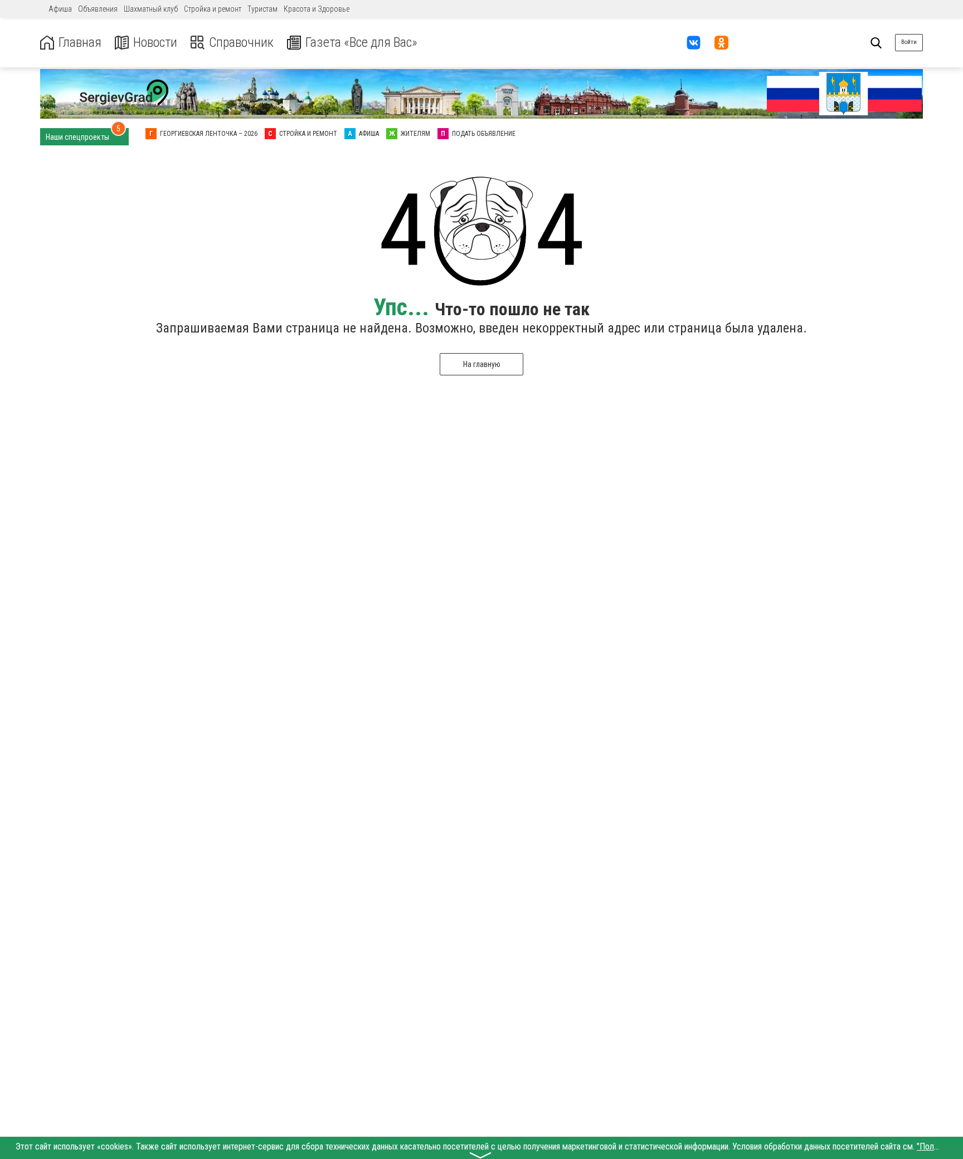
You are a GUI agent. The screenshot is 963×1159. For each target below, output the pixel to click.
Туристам (262, 8)
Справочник (241, 42)
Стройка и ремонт (212, 8)
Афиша (60, 8)
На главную (481, 364)
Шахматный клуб (151, 8)
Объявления (98, 8)
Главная (80, 42)
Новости (155, 42)
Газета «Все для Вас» (361, 42)
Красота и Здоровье (316, 8)
